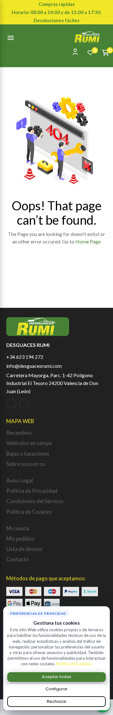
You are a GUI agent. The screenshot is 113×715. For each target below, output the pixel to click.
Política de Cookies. (74, 663)
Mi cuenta (17, 528)
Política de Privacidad (31, 491)
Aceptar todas (56, 677)
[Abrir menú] (11, 37)
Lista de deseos (24, 549)
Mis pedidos (20, 538)
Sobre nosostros (25, 464)
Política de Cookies (28, 511)
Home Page (88, 241)
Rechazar (57, 701)
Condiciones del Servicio (34, 501)
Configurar (56, 689)
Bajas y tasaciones (27, 453)
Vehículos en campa (29, 443)
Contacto (17, 559)
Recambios (19, 432)
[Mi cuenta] (75, 52)
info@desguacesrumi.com (34, 366)
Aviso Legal (19, 480)
